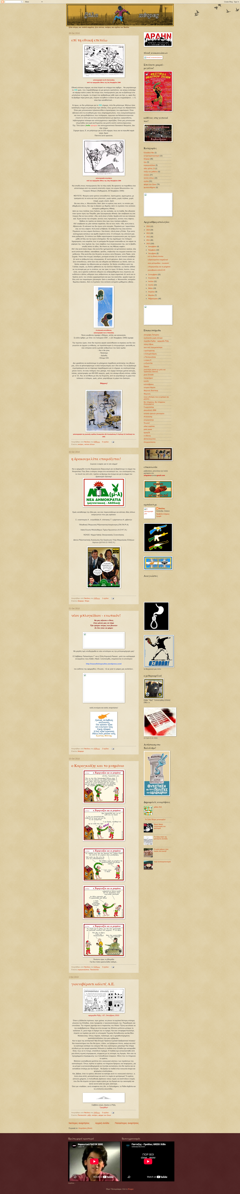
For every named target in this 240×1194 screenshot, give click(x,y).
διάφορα (81, 601)
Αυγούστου (152, 278)
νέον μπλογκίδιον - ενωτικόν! (96, 615)
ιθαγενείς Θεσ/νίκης (151, 391)
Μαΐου (150, 288)
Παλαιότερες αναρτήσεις (127, 1123)
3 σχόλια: (106, 967)
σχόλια (146, 181)
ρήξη (89, 1115)
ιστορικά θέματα (149, 387)
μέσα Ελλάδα (149, 375)
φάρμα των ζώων (104, 1115)
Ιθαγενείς (147, 394)
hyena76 (147, 433)
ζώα (145, 162)
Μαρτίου (151, 295)
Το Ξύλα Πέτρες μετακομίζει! (155, 819)
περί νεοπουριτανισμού (162, 862)
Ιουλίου (151, 281)
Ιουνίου (151, 285)
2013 (148, 233)
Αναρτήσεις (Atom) (85, 1128)
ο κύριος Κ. (148, 360)
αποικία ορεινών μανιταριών (154, 413)
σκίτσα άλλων (89, 444)
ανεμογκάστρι (149, 420)
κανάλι (146, 381)
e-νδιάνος (147, 436)
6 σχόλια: (106, 442)
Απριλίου (151, 292)
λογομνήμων (148, 378)
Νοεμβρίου (152, 250)
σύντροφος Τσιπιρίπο (151, 335)
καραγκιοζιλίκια (83, 970)
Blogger (130, 1189)
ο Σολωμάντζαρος (150, 354)
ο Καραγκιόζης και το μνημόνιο (97, 765)
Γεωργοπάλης (149, 407)
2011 (148, 240)
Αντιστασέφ (148, 417)
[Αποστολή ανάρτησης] (113, 442)
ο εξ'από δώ (148, 363)
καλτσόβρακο (149, 384)
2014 (148, 230)
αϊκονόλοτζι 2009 (150, 410)
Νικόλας (162, 508)
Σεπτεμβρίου (153, 274)
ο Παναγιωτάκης (150, 357)
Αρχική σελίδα (102, 1123)
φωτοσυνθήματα (150, 187)
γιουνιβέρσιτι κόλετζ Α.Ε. (93, 983)
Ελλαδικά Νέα (149, 153)
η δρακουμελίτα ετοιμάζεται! (96, 458)
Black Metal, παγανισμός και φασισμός (160, 826)
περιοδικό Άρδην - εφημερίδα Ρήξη (156, 341)
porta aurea (148, 429)
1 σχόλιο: (105, 598)
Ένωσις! (147, 423)
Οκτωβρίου (152, 253)
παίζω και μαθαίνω (151, 172)
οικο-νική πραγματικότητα (153, 347)
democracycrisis (150, 439)
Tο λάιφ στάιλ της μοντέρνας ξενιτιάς (161, 838)
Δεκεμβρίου (152, 246)
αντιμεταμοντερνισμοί (151, 156)
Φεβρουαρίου (153, 299)
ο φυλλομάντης (149, 351)
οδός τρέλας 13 (149, 168)
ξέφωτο (146, 366)
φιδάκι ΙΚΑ (158, 807)
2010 (148, 244)
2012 (148, 237)
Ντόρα (87, 601)
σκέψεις (80, 444)
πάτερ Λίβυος (148, 344)
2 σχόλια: (106, 749)
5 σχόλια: (106, 1113)
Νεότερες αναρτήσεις (79, 1123)
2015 (148, 226)
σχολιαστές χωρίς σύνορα (153, 338)
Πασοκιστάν (94, 970)
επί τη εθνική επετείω (89, 39)
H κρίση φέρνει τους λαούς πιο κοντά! (161, 850)
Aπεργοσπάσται (150, 442)
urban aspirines (149, 426)
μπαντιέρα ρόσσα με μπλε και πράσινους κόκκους (155, 370)
